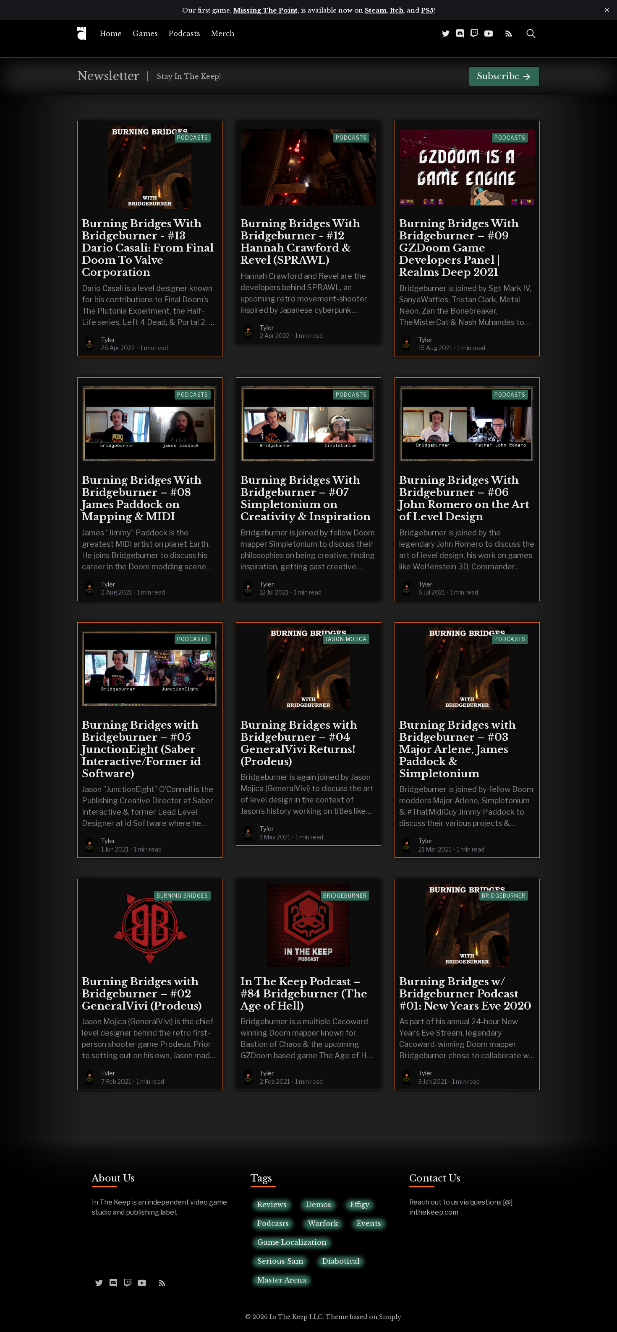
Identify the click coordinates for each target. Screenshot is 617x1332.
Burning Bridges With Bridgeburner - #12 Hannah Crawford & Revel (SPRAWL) (300, 242)
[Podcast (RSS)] (509, 33)
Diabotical (341, 1261)
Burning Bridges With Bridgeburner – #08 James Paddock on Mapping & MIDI (141, 498)
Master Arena (281, 1280)
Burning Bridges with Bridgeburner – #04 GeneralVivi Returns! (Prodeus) (299, 743)
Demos (318, 1204)
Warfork (323, 1223)
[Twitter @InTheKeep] (446, 33)
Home (111, 33)
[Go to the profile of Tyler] (89, 343)
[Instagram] (499, 33)
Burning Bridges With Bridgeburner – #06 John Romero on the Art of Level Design (464, 498)
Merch (223, 33)
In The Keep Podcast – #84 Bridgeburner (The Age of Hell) (304, 994)
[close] (607, 10)
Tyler (108, 340)
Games (145, 33)
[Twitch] (474, 33)
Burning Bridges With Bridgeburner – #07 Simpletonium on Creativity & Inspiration (306, 498)
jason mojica (346, 639)
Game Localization (292, 1242)
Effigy (359, 1204)
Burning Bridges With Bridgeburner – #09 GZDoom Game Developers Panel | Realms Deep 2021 (459, 248)
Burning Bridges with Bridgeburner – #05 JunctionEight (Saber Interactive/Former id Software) (141, 749)
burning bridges (182, 896)
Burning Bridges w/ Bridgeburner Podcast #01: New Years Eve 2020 (465, 994)
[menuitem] (110, 33)
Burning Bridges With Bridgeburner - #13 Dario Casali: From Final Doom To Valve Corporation (148, 248)
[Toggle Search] (531, 33)
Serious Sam (280, 1261)
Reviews (272, 1204)
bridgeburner (345, 896)
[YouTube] (488, 33)
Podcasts (184, 33)
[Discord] (460, 33)
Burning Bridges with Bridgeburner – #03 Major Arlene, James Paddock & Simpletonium (457, 749)
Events (369, 1223)
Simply (390, 1317)
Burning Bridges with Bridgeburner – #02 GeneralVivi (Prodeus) (142, 994)
